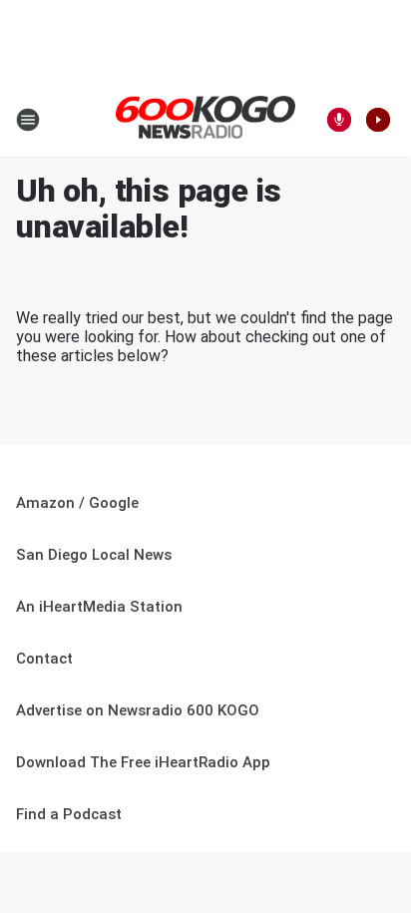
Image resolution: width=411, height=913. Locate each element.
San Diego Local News (94, 555)
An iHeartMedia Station (99, 607)
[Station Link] (205, 119)
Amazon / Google (77, 503)
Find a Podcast (69, 814)
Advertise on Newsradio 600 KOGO (137, 710)
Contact (44, 659)
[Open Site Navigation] (28, 120)
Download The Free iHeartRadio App (143, 762)
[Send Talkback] (339, 120)
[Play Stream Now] (378, 120)
